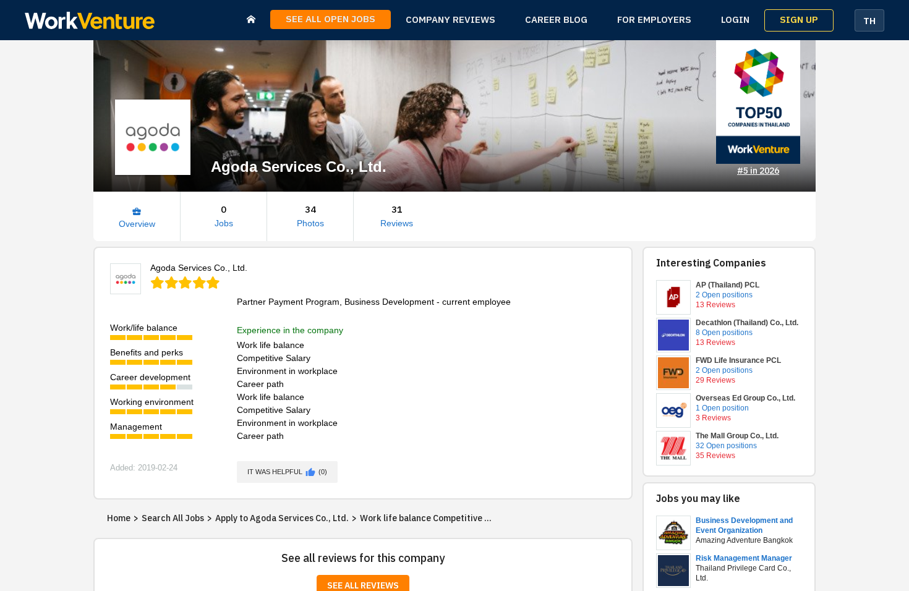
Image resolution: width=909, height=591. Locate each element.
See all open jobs (330, 19)
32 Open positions (726, 445)
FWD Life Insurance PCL (738, 360)
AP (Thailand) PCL (727, 285)
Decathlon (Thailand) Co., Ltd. (747, 322)
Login (735, 20)
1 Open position (722, 408)
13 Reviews (715, 304)
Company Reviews (450, 20)
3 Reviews (713, 418)
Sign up (799, 20)
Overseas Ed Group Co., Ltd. (745, 398)
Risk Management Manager (744, 558)
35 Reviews (715, 455)
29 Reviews (715, 380)
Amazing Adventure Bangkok (744, 540)
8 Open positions (724, 332)
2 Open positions (724, 295)
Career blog (556, 20)
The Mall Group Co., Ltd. (737, 436)
